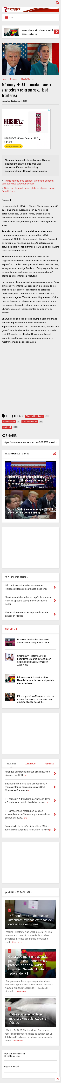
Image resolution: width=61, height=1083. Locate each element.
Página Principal (11, 1066)
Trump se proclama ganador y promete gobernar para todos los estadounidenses (28, 480)
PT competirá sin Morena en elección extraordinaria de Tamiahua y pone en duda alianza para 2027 (36, 699)
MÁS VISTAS (11, 629)
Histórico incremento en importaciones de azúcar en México (28, 1018)
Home (4, 79)
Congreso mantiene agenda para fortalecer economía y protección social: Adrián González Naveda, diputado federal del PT (27, 965)
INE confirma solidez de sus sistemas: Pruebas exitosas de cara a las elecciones (30, 920)
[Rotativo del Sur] (30, 10)
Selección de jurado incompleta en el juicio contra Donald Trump (30, 511)
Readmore (17, 942)
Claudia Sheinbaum (28, 79)
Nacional (13, 79)
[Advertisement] (30, 379)
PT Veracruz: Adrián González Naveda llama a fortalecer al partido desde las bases (38, 30)
